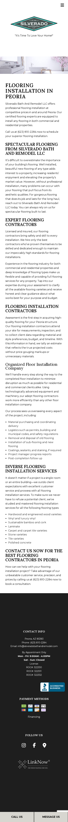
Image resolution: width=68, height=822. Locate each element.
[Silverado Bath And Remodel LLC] (34, 23)
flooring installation (33, 108)
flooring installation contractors (31, 326)
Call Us (17, 816)
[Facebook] (34, 746)
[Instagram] (24, 746)
